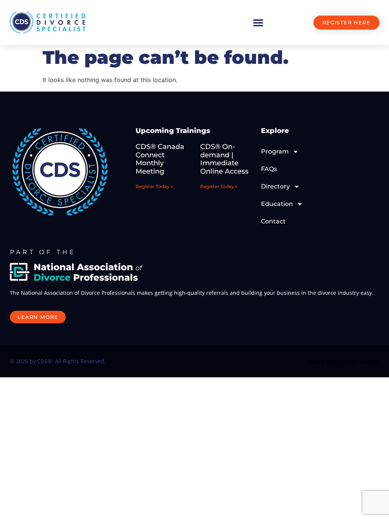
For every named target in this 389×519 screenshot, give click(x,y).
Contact (273, 221)
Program (275, 151)
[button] (258, 22)
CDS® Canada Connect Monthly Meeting (160, 159)
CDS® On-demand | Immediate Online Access (224, 159)
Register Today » (154, 186)
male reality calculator (343, 361)
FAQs (269, 168)
